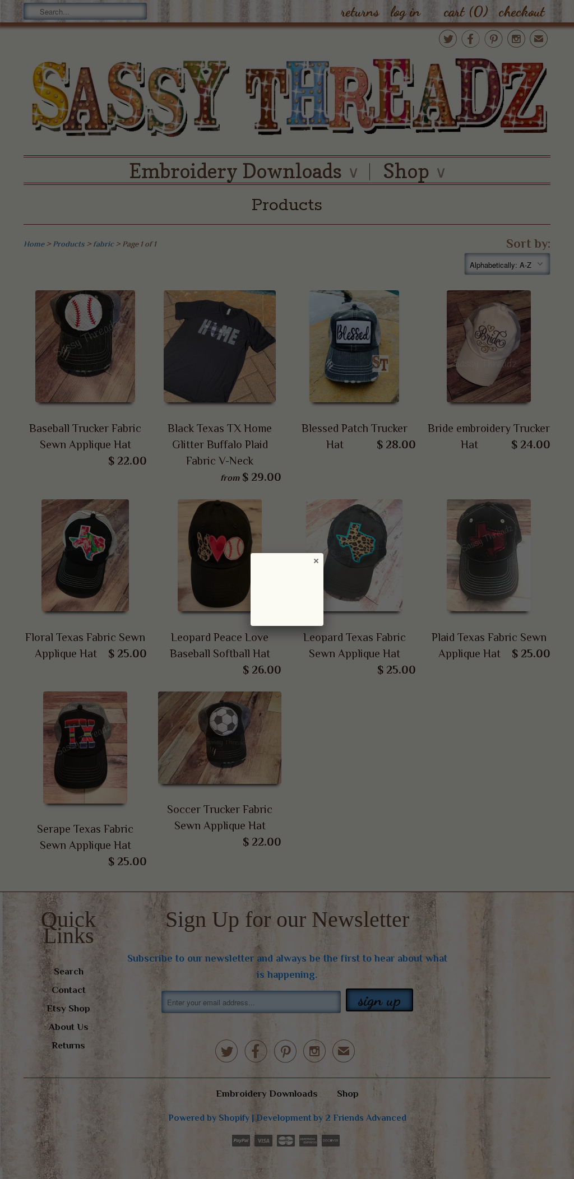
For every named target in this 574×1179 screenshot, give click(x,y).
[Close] (315, 560)
